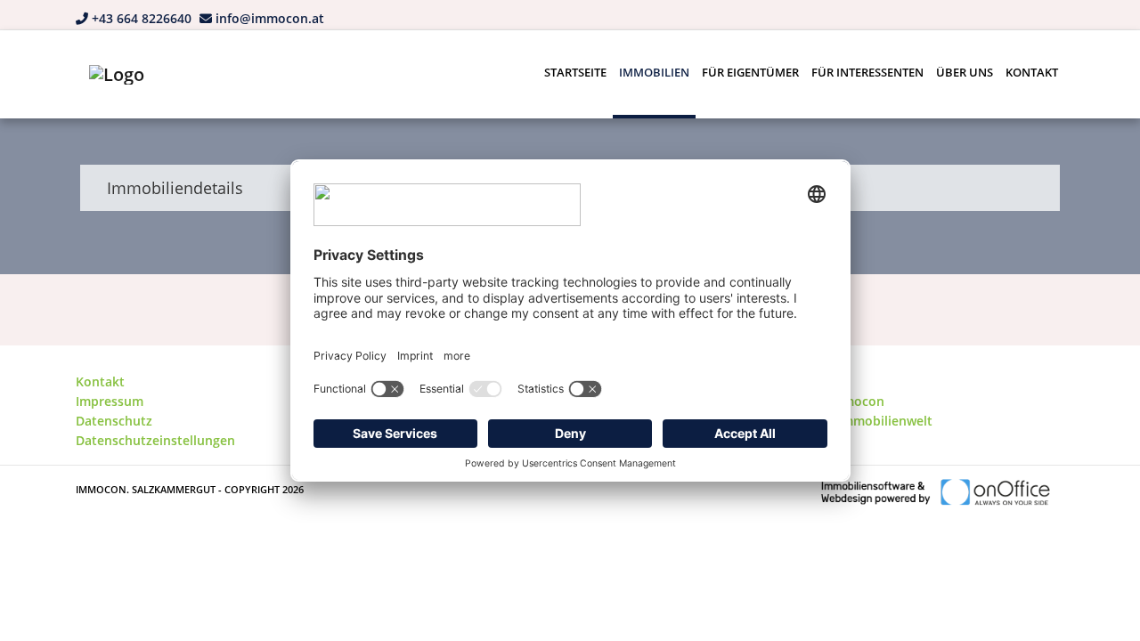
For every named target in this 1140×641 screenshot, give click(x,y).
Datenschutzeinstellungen (155, 440)
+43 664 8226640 (141, 18)
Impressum (109, 401)
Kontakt (1032, 72)
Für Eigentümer (750, 72)
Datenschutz (114, 420)
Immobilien (654, 72)
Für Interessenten (867, 72)
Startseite (575, 72)
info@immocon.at (270, 18)
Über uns (964, 72)
